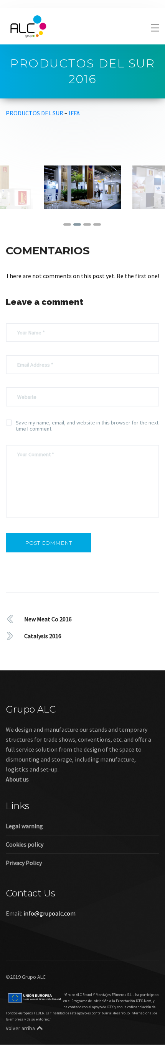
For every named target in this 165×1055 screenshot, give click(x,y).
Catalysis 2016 (42, 636)
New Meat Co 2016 (48, 619)
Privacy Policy (24, 863)
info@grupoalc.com (49, 913)
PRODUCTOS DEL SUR (34, 113)
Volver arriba (20, 1028)
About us (17, 779)
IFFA (74, 113)
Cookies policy (24, 844)
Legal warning (24, 826)
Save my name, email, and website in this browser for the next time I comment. (87, 425)
